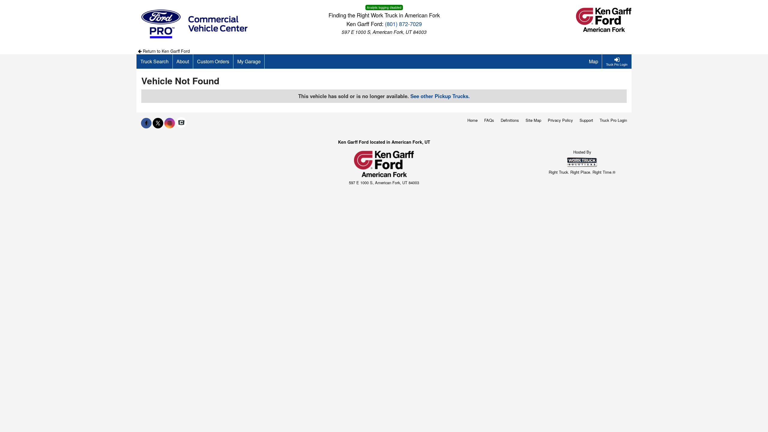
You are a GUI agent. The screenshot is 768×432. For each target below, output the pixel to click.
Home (472, 120)
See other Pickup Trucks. (440, 96)
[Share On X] (158, 123)
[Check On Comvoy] (181, 123)
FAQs (489, 120)
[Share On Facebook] (146, 123)
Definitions (510, 120)
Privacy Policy (560, 120)
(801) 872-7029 (403, 24)
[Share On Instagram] (169, 123)
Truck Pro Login (613, 120)
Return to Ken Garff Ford (166, 51)
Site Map (533, 120)
